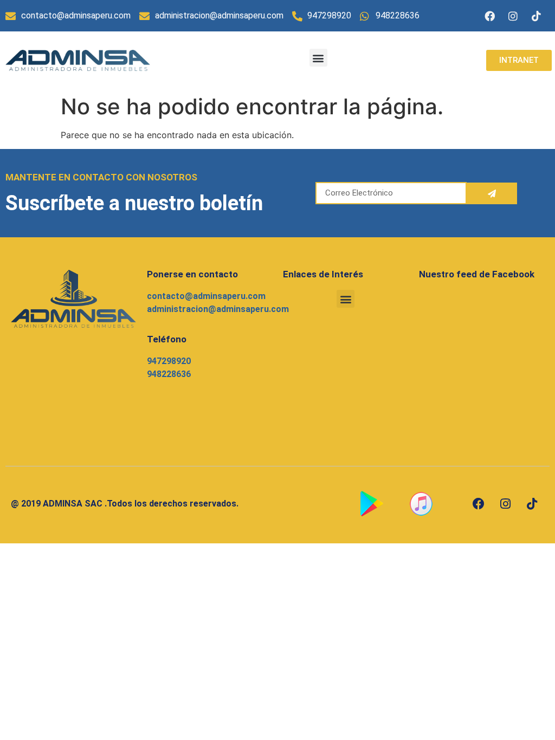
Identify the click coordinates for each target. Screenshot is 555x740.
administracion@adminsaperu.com (218, 309)
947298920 (169, 361)
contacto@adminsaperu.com (206, 296)
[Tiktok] (536, 15)
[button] (318, 58)
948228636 (169, 374)
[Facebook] (490, 15)
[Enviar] (492, 193)
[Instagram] (513, 15)
